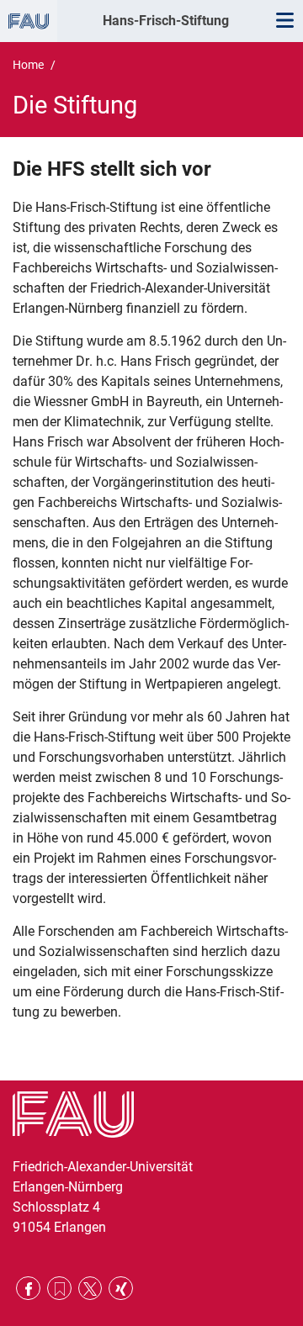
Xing (121, 1288)
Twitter (90, 1288)
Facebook (28, 1288)
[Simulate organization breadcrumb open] (28, 21)
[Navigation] (284, 21)
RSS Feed (59, 1288)
